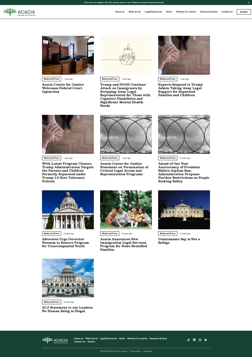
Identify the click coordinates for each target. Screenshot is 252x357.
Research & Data (158, 338)
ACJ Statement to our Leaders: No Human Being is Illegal (67, 309)
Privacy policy (135, 351)
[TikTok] (188, 340)
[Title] (206, 340)
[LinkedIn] (194, 340)
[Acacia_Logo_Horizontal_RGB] (19, 12)
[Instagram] (200, 340)
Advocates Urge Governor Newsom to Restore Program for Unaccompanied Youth (65, 243)
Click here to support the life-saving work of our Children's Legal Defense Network (124, 2)
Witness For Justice (137, 338)
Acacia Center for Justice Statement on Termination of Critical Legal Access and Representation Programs (124, 169)
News (122, 338)
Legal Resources (108, 338)
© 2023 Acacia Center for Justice (113, 351)
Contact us (79, 341)
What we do (92, 338)
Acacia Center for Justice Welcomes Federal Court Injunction (63, 88)
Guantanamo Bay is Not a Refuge (179, 241)
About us (78, 338)
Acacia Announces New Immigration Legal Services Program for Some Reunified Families (123, 244)
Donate (91, 341)
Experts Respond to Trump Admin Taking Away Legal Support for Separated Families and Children (180, 90)
